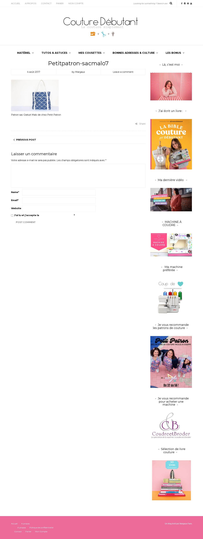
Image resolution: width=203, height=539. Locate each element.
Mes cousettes (90, 52)
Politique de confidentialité (57, 215)
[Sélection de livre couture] (171, 480)
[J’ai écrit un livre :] (171, 144)
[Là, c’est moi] (171, 86)
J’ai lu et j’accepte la (44, 215)
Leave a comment (123, 71)
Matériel (23, 52)
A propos (30, 3)
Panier (60, 3)
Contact (46, 3)
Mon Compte (75, 3)
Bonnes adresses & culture (134, 52)
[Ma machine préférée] (171, 296)
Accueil (15, 3)
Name (15, 192)
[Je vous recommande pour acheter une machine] (171, 425)
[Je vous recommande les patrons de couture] (171, 361)
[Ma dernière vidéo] (171, 199)
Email (14, 200)
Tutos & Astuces (54, 52)
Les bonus (173, 52)
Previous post (26, 139)
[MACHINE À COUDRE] (171, 244)
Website (16, 208)
